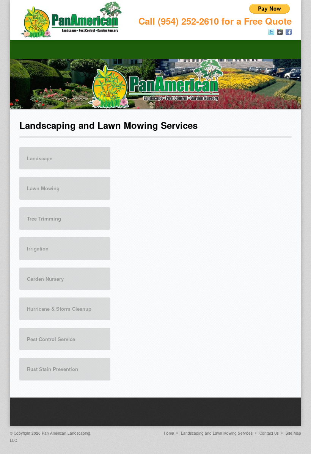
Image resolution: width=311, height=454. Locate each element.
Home (169, 433)
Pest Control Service (51, 339)
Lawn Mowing (43, 188)
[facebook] (289, 32)
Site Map (293, 433)
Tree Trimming (44, 218)
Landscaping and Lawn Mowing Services (217, 433)
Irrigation (38, 248)
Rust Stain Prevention (52, 369)
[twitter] (271, 32)
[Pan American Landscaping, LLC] (71, 20)
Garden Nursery (45, 278)
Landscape (39, 158)
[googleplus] (280, 32)
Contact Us (269, 433)
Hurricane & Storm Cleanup (59, 308)
